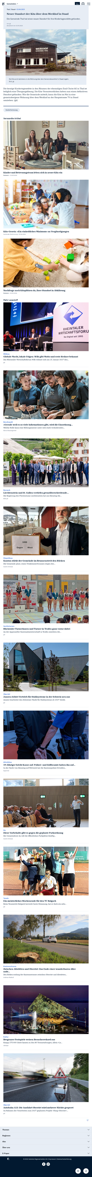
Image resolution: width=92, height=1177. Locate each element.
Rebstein (6, 175)
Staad (13, 9)
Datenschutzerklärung (64, 1159)
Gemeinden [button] (12, 4)
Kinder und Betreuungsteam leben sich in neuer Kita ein (32, 172)
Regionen (6, 1135)
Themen (5, 1130)
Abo (77, 4)
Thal (8, 9)
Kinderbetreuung (12, 110)
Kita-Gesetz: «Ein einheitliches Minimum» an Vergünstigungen (36, 231)
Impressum (52, 1159)
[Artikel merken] (78, 1171)
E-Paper (5, 1153)
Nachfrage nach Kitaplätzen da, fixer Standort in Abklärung (34, 290)
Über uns (6, 1147)
